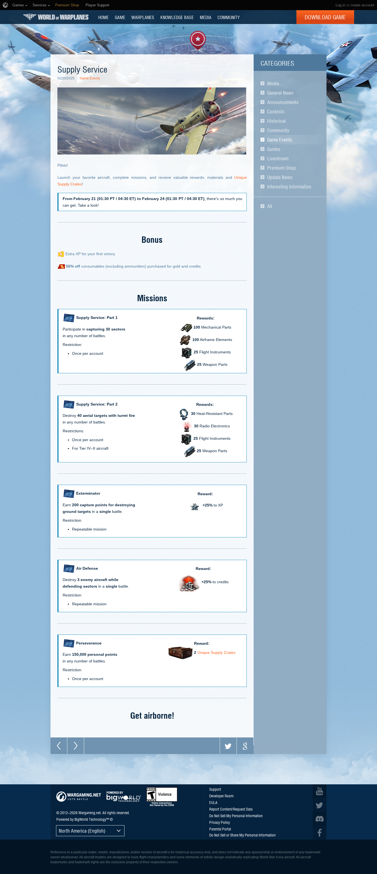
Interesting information (289, 186)
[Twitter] (228, 745)
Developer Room (221, 795)
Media (273, 83)
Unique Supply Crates (216, 653)
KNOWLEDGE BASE (177, 17)
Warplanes (142, 17)
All (269, 206)
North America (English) (82, 830)
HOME (103, 17)
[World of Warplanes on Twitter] (319, 805)
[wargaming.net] (78, 797)
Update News (280, 177)
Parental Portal (220, 829)
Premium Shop (281, 168)
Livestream (277, 158)
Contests (275, 111)
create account (362, 5)
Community (278, 130)
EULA (213, 802)
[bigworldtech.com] (124, 797)
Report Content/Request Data (231, 809)
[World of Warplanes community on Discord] (319, 819)
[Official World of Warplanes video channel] (319, 791)
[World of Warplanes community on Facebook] (319, 833)
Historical (276, 121)
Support (215, 789)
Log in (340, 5)
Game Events (279, 140)
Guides (273, 149)
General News (280, 93)
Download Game (325, 17)
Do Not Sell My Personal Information (236, 815)
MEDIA (205, 17)
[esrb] (161, 796)
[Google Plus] (245, 745)
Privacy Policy (219, 822)
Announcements (283, 102)
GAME (120, 17)
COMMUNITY (228, 17)
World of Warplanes (56, 17)
